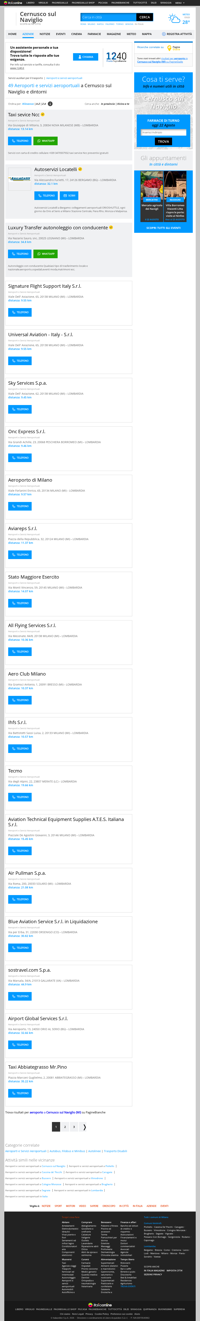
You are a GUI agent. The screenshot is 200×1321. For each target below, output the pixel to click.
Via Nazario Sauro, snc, (23, 238)
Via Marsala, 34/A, (20, 980)
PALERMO (109, 24)
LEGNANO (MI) (57, 238)
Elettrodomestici (70, 1228)
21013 (36, 980)
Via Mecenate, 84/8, (21, 636)
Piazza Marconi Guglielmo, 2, (27, 1077)
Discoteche (126, 1274)
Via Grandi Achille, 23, (22, 442)
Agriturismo (126, 1283)
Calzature (86, 1234)
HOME (12, 34)
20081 (50, 1077)
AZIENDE (28, 34)
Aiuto (137, 1314)
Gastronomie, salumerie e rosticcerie (108, 1274)
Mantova (154, 1253)
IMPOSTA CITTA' (175, 1270)
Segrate (46, 1190)
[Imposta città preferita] (10, 17)
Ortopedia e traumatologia (88, 1282)
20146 (55, 835)
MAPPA (147, 34)
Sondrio (148, 1256)
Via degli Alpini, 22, (21, 781)
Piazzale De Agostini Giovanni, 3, (29, 835)
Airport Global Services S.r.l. (38, 1018)
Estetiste (105, 1243)
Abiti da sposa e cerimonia (89, 1253)
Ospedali (85, 1265)
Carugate (107, 1172)
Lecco (186, 1249)
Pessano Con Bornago (155, 1236)
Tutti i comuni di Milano (156, 1217)
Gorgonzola (174, 1236)
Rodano (186, 1236)
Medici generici (88, 1271)
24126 (74, 180)
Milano (164, 1253)
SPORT (58, 1206)
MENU (178, 3)
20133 (49, 733)
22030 (34, 932)
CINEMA (76, 34)
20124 (49, 539)
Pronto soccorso (89, 1268)
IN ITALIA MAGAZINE (154, 1270)
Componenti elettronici (68, 1253)
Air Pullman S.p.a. (27, 873)
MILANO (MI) (57, 296)
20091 (43, 684)
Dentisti (85, 1277)
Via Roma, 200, (18, 883)
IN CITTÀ (124, 1206)
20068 (41, 442)
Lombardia (97, 1190)
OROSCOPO (109, 1206)
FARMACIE (94, 34)
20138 (44, 296)
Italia (45, 1196)
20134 (45, 490)
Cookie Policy (102, 1314)
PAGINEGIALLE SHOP (83, 3)
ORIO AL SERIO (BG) (53, 1029)
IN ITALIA (139, 24)
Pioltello (109, 1166)
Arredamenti (68, 1225)
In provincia (108, 104)
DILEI (153, 3)
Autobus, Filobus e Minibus (67, 1151)
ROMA (83, 24)
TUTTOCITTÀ (140, 3)
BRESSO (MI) (55, 684)
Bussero (46, 1178)
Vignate (169, 1233)
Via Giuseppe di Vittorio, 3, (25, 125)
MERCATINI (152, 199)
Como (167, 1249)
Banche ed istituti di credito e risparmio (129, 1228)
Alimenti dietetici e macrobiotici (109, 1267)
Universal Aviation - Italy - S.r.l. (40, 334)
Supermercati (107, 1262)
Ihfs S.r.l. (17, 722)
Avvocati (125, 1249)
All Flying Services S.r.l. (32, 625)
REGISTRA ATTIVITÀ (179, 34)
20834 (47, 125)
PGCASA (103, 3)
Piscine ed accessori (106, 1230)
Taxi (64, 1262)
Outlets (85, 1240)
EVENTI (60, 34)
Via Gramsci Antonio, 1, (23, 684)
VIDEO (82, 1206)
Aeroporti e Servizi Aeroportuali (24, 120)
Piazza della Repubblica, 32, (26, 539)
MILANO (91, 24)
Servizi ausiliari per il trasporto (25, 78)
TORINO (120, 24)
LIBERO (30, 3)
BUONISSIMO (165, 1309)
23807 (37, 781)
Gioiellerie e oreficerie (87, 1230)
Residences (126, 1280)
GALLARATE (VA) (51, 980)
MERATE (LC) (50, 781)
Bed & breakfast (129, 1277)
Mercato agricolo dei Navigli (152, 207)
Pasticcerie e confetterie (107, 1285)
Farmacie (85, 1262)
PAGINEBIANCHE (120, 3)
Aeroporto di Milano (30, 480)
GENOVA (129, 24)
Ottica (84, 1249)
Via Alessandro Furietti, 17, (52, 180)
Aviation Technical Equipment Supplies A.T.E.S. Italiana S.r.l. (66, 822)
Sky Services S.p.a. (27, 383)
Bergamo (148, 1249)
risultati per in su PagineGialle (162, 60)
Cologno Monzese (51, 1184)
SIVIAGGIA (165, 3)
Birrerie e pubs (128, 1271)
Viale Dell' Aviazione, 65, (24, 296)
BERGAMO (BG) (88, 180)
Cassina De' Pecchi (163, 1226)
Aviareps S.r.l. (22, 528)
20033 (32, 883)
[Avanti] (82, 1127)
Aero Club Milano (27, 673)
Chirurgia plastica (109, 1255)
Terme (104, 1234)
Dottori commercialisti (128, 1245)
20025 (42, 238)
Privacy (89, 1314)
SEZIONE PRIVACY (153, 1274)
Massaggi (105, 1246)
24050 (36, 1029)
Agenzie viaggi (69, 1265)
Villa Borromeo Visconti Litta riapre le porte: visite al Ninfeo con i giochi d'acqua (175, 210)
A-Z (38, 104)
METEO (131, 34)
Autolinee (94, 1151)
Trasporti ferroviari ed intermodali (68, 1271)
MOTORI (70, 1206)
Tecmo (15, 770)
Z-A (44, 104)
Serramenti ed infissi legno (69, 1242)
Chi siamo (65, 1314)
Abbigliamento (88, 1225)
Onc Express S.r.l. (26, 431)
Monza (173, 1253)
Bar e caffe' (126, 1268)
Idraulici (66, 1231)
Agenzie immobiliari (126, 1253)
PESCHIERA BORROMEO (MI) (64, 442)
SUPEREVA (179, 1309)
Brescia (158, 1249)
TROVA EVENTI (128, 1286)
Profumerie (106, 1249)
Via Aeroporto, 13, (20, 1029)
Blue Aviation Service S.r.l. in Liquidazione (53, 921)
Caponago (149, 1240)
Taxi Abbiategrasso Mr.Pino (37, 1067)
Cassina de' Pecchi (52, 1172)
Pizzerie (124, 1265)
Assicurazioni (127, 1234)
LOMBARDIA (90, 125)
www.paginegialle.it (176, 48)
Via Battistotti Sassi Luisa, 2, (26, 733)
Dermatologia (108, 1252)
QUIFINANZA (150, 1309)
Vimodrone (97, 1178)
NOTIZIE (45, 34)
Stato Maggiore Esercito (33, 577)
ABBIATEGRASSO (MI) (69, 1077)
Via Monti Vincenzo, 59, (23, 587)
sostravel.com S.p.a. (29, 970)
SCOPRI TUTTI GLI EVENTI (163, 228)
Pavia (182, 1253)
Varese (157, 1256)
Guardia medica (89, 1274)
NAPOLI (100, 24)
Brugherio (107, 1184)
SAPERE (94, 1206)
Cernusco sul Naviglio (38, 17)
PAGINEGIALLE (60, 3)
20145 (43, 587)
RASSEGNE (175, 199)
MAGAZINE (114, 34)
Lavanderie (87, 1243)
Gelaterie (105, 1289)
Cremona (176, 1249)
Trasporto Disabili (115, 1151)
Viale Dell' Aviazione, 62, (24, 393)
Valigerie (85, 1237)
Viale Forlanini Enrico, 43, (25, 490)
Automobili (67, 1289)
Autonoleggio (69, 1277)
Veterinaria (86, 1286)
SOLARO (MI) (45, 883)
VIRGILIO (43, 3)
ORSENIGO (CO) (49, 932)
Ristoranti (125, 1262)
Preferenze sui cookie (122, 1314)
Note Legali (78, 1314)
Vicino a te (123, 104)
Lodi (146, 1253)
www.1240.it (17, 68)
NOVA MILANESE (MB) (66, 125)
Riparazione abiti (89, 1246)
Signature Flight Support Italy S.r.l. (44, 286)
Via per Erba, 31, (19, 932)
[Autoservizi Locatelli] (19, 179)
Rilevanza (28, 104)
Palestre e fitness (109, 1225)
